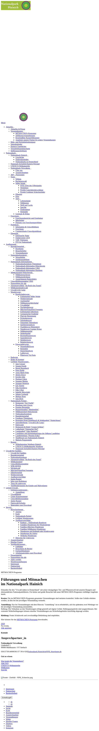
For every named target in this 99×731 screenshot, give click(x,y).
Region (14, 442)
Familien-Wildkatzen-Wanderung (33, 529)
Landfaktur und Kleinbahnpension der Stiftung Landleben (37, 433)
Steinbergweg (25, 340)
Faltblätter (19, 546)
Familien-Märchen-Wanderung (32, 527)
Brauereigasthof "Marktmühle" (27, 409)
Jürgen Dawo (20, 375)
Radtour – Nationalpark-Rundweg (33, 523)
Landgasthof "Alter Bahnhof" (26, 431)
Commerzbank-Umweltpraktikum (28, 231)
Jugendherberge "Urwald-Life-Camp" (29, 423)
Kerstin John (20, 377)
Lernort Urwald (12, 488)
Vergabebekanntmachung (20, 149)
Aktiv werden (16, 560)
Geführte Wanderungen (20, 362)
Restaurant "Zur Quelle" (24, 403)
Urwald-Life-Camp (18, 290)
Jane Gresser (20, 364)
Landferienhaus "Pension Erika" (27, 436)
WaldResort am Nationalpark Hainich (29, 438)
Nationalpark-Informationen (21, 262)
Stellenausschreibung (19, 151)
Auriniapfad (24, 301)
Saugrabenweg (26, 338)
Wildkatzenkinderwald (19, 288)
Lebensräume (25, 201)
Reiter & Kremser (17, 359)
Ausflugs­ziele (11, 244)
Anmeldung (20, 492)
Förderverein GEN (22, 238)
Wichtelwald (15, 468)
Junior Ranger (16, 501)
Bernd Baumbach (22, 368)
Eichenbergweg (26, 318)
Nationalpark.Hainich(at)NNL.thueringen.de (44, 652)
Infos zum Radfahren (19, 481)
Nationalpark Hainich (19, 155)
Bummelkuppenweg (28, 336)
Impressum (15, 564)
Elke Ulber (19, 390)
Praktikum (15, 225)
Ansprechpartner (21, 173)
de (11, 702)
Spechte (23, 207)
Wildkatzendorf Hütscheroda (22, 273)
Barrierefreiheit (16, 568)
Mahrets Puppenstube (23, 440)
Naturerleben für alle (18, 283)
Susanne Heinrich (22, 383)
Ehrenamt (14, 233)
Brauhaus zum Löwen (23, 405)
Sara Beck (19, 399)
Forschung (15, 216)
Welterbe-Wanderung (28, 536)
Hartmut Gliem (21, 379)
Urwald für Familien (14, 451)
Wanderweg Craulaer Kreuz (31, 329)
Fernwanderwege (22, 344)
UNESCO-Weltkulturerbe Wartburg (29, 446)
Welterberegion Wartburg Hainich (28, 444)
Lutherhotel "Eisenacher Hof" (26, 429)
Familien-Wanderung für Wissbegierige (35, 525)
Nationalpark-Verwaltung (20, 168)
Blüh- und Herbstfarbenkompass (23, 142)
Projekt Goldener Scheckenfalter (32, 192)
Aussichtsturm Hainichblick (26, 279)
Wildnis (18, 179)
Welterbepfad (25, 333)
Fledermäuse (25, 209)
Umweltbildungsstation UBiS (22, 281)
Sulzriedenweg (26, 320)
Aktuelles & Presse (18, 129)
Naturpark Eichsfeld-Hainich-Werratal (25, 164)
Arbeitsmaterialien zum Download (28, 553)
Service (9, 507)
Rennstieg (24, 349)
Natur (13, 177)
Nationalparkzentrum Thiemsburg (28, 264)
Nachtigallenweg (26, 307)
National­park (11, 153)
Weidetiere (24, 188)
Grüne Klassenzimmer (19, 496)
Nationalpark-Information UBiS (27, 268)
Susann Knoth (20, 366)
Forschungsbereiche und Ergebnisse (29, 218)
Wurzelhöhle (20, 257)
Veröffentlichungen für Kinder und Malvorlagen (29, 486)
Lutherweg (24, 353)
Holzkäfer (24, 212)
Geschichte (19, 157)
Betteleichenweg (26, 342)
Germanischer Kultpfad (29, 314)
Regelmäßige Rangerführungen (27, 138)
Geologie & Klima (22, 214)
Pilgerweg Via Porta (28, 355)
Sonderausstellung (22, 259)
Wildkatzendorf (16, 462)
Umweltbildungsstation (19, 464)
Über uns (18, 170)
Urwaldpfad (24, 305)
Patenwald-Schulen (18, 503)
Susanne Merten (21, 381)
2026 (3, 624)
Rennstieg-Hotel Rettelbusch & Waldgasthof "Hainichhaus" (38, 420)
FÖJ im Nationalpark (23, 242)
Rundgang (19, 249)
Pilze (17, 196)
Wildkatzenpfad (26, 331)
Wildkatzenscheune (22, 275)
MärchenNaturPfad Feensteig (31, 309)
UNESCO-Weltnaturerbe (20, 166)
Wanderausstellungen (19, 562)
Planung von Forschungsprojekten (28, 223)
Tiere (17, 199)
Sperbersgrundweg (27, 325)
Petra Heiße (19, 370)
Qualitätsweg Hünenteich (30, 327)
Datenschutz (15, 566)
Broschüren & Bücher (23, 549)
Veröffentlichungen (18, 544)
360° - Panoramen (17, 175)
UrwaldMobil (16, 494)
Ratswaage (19, 425)
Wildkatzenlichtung (22, 277)
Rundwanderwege (22, 294)
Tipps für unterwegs (18, 483)
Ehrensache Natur (22, 236)
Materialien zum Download (21, 505)
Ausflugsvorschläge (18, 477)
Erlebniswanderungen (19, 490)
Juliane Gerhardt (21, 394)
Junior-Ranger (16, 479)
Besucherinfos (20, 251)
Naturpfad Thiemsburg (29, 323)
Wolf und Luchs (26, 205)
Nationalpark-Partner (19, 401)
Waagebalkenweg (27, 346)
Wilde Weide (20, 183)
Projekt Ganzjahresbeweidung (31, 190)
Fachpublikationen (22, 551)
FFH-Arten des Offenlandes (31, 186)
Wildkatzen (24, 203)
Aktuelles (10, 127)
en (11, 704)
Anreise (18, 512)
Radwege (14, 357)
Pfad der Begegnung (28, 316)
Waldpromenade (26, 299)
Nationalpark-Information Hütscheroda (30, 266)
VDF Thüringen (21, 240)
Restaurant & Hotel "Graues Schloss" (29, 427)
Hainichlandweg (26, 351)
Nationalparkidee (21, 159)
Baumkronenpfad (17, 246)
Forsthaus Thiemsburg (23, 418)
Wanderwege (16, 292)
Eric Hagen (19, 386)
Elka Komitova (21, 388)
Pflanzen (18, 194)
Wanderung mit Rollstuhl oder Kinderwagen (37, 531)
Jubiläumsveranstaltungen (25, 136)
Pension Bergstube (22, 407)
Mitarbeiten (19, 220)
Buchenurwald (21, 181)
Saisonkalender (16, 144)
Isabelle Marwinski (22, 392)
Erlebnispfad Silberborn (29, 312)
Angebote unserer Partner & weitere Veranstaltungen (35, 140)
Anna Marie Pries (22, 373)
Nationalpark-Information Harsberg (28, 270)
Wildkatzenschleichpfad (29, 303)
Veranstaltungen (17, 131)
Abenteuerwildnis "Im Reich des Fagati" (26, 286)
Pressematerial (16, 555)
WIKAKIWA (16, 466)
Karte (17, 514)
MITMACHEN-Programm (25, 133)
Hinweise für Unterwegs (24, 538)
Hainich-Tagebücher (18, 146)
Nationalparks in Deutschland (26, 162)
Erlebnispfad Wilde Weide (30, 296)
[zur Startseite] (14, 121)
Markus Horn (20, 396)
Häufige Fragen (17, 542)
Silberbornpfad (16, 473)
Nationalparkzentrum (19, 255)
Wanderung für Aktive (28, 533)
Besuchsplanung (17, 510)
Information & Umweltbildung (27, 227)
